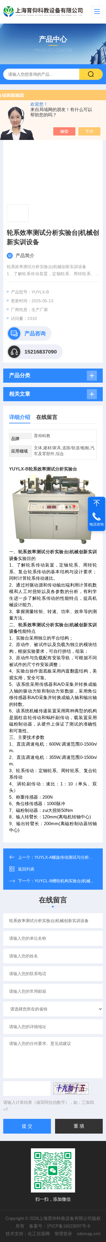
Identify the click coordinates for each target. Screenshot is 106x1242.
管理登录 (63, 1233)
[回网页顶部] (96, 503)
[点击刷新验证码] (71, 1088)
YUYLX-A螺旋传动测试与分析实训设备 (69, 857)
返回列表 (26, 869)
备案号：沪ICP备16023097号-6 (59, 1225)
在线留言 (46, 417)
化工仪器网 (39, 1233)
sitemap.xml (88, 1233)
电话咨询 (97, 524)
